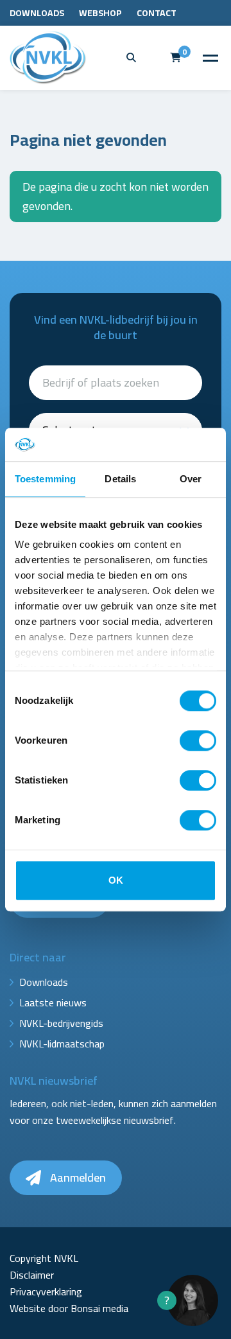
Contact (156, 12)
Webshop (100, 12)
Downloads (37, 12)
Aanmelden (76, 1177)
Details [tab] (120, 478)
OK (115, 880)
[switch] (198, 740)
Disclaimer (32, 1274)
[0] (175, 57)
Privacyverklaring (46, 1291)
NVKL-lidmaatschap (62, 1043)
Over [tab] (190, 478)
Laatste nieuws (53, 1002)
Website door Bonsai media (69, 1308)
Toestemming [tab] (45, 478)
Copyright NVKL (44, 1258)
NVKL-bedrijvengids (61, 1023)
